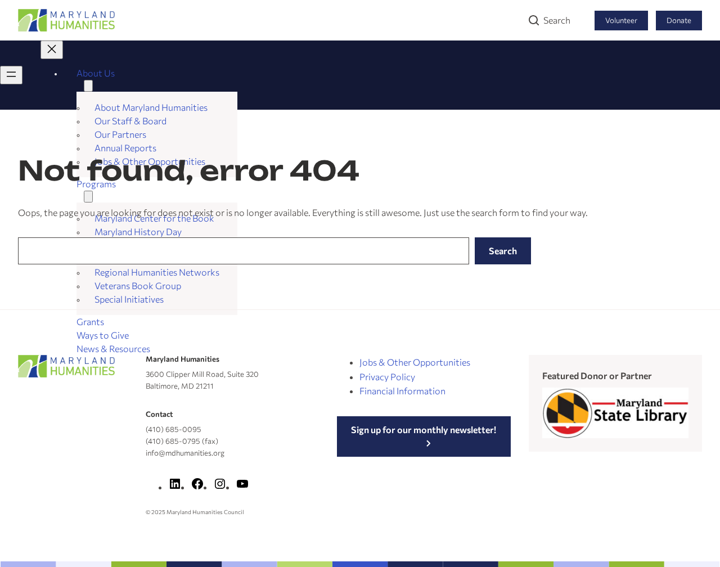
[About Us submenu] (88, 86)
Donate (679, 20)
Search (556, 20)
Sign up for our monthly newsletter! (423, 429)
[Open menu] (11, 75)
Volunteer (621, 20)
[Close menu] (51, 49)
